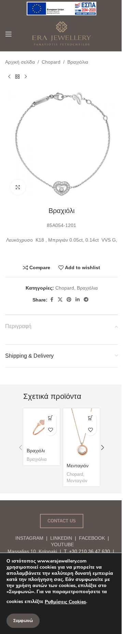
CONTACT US (61, 520)
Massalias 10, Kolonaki (32, 551)
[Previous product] (9, 76)
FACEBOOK (92, 538)
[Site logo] (61, 8)
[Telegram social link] (86, 299)
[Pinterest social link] (69, 299)
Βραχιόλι (36, 450)
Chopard (51, 62)
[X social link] (60, 299)
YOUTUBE (62, 544)
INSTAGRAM (29, 538)
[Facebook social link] (51, 299)
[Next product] (26, 76)
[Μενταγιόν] (81, 434)
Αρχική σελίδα (20, 62)
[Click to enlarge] (18, 187)
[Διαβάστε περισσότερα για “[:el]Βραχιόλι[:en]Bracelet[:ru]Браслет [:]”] (50, 418)
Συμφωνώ (23, 620)
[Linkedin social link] (77, 299)
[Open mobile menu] (8, 34)
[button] (20, 447)
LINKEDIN (61, 538)
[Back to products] (17, 76)
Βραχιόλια (77, 62)
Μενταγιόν (77, 465)
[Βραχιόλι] (41, 426)
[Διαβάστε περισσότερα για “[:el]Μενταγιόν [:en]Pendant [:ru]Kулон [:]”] (90, 418)
